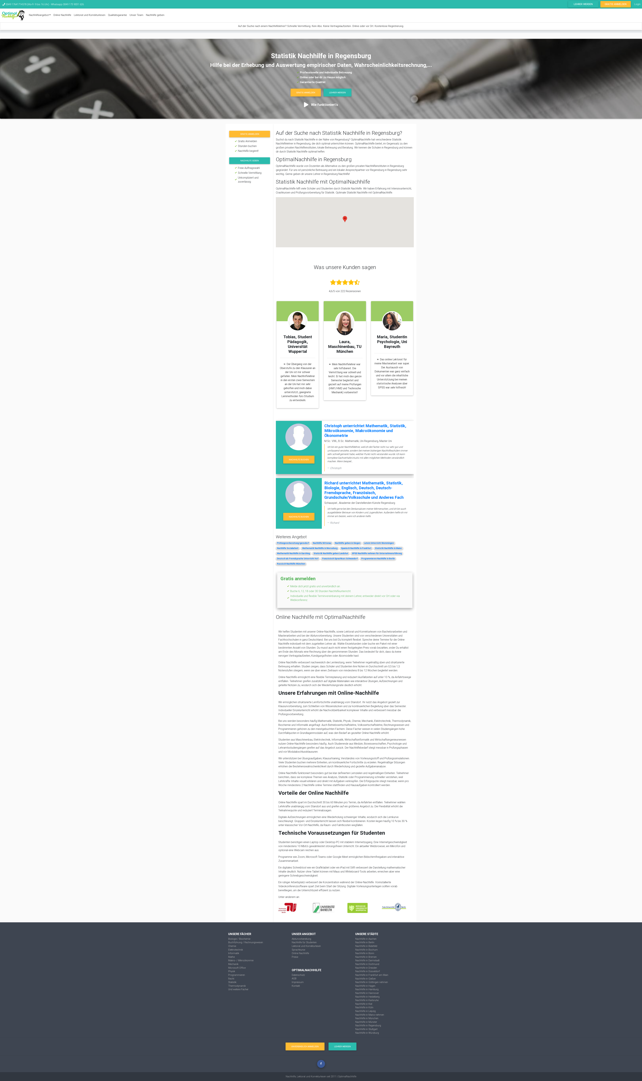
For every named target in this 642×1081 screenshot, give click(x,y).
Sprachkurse (298, 949)
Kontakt (296, 985)
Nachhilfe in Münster (366, 1021)
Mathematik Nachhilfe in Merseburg (319, 548)
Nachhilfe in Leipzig (365, 1011)
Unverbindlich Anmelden (305, 1046)
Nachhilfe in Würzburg (367, 1032)
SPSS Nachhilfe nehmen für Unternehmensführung (377, 553)
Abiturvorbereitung (301, 938)
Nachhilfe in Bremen (366, 956)
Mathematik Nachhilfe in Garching (293, 553)
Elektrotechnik (235, 949)
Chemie (232, 946)
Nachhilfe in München (366, 1018)
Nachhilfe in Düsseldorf (367, 971)
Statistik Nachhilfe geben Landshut (331, 553)
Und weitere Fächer (238, 989)
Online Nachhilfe (62, 15)
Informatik (233, 953)
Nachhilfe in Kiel (363, 1003)
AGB (294, 978)
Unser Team (136, 15)
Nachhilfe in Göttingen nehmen (371, 982)
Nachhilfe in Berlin (364, 942)
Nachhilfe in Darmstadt (367, 960)
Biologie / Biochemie (239, 938)
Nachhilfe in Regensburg (368, 1025)
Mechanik (233, 964)
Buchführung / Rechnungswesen (245, 942)
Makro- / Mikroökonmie (240, 960)
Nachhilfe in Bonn (364, 953)
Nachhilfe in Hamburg (367, 989)
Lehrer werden (583, 4)
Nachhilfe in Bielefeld (366, 946)
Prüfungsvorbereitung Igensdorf (293, 543)
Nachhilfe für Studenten (304, 942)
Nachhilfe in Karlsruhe (367, 1000)
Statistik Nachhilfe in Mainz (388, 548)
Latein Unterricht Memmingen (379, 543)
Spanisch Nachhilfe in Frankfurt (356, 548)
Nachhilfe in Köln (364, 1007)
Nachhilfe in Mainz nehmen (369, 1014)
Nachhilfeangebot (39, 15)
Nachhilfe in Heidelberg (367, 996)
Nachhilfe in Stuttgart (366, 1029)
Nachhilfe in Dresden (366, 967)
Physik (231, 971)
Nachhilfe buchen (299, 459)
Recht (231, 978)
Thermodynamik (237, 985)
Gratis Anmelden (615, 4)
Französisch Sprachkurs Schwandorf (340, 558)
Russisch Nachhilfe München (291, 563)
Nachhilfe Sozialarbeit (287, 548)
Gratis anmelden (249, 134)
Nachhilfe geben (155, 15)
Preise (295, 956)
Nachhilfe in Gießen (365, 978)
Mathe (231, 956)
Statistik (232, 982)
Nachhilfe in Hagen (365, 985)
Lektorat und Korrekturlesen (89, 15)
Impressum (298, 982)
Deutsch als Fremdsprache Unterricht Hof (297, 558)
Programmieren (236, 974)
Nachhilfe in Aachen (366, 938)
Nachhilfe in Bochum (366, 949)
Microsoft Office (237, 967)
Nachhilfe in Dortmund (367, 964)
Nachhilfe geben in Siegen (347, 543)
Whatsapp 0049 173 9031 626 (67, 4)
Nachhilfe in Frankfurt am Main (371, 974)
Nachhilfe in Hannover (367, 993)
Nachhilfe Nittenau (322, 543)
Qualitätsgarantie (117, 15)
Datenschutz (298, 974)
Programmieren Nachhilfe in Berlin (378, 558)
